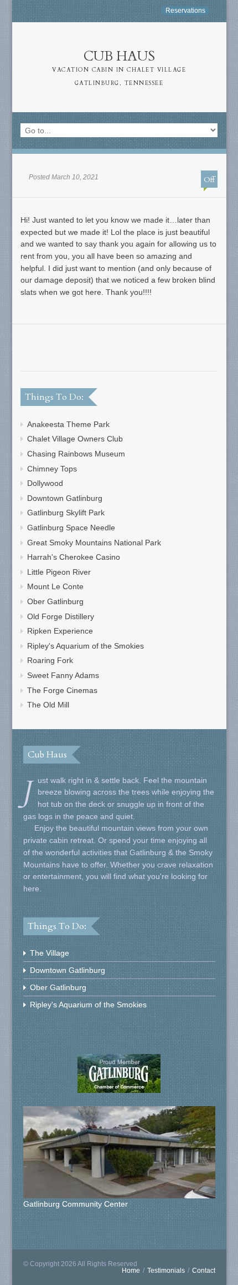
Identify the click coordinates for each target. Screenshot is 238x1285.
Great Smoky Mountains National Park (94, 542)
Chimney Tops (52, 468)
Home (131, 1270)
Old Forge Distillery (60, 616)
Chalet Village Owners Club (75, 438)
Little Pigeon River (59, 572)
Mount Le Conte (55, 586)
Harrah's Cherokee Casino (73, 557)
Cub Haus (119, 67)
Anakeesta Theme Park (68, 424)
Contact (203, 1270)
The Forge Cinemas (62, 690)
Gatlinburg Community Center (75, 1203)
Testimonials (166, 1270)
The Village (49, 952)
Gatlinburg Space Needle (71, 527)
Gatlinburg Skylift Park (66, 512)
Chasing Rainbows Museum (76, 453)
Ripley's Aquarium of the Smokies (85, 645)
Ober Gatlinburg (55, 601)
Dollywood (45, 483)
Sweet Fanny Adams (63, 675)
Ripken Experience (60, 630)
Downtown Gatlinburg (64, 498)
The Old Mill (48, 704)
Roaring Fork (50, 660)
